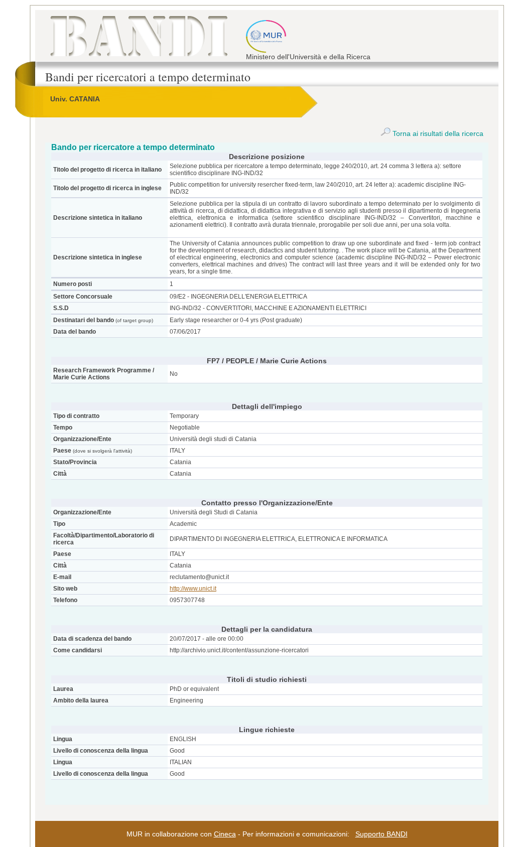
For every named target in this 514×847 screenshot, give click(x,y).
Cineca (225, 834)
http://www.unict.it (193, 588)
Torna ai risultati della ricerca (437, 133)
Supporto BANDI (381, 834)
